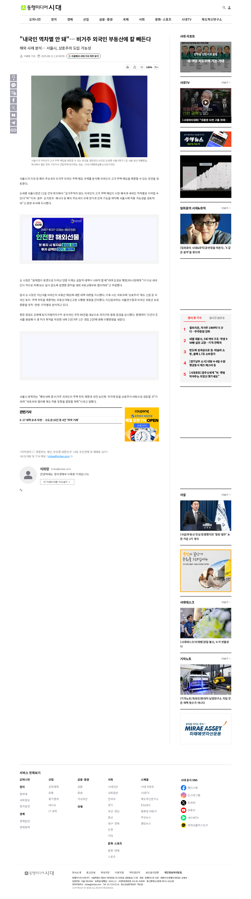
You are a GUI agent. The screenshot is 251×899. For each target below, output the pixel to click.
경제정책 (25, 827)
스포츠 (112, 857)
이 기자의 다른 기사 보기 (55, 482)
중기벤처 (53, 799)
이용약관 (119, 872)
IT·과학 (52, 811)
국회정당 (25, 800)
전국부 (112, 799)
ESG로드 (146, 805)
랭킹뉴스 (146, 823)
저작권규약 (134, 872)
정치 (54, 19)
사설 (183, 494)
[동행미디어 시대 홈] (41, 8)
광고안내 (90, 872)
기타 (110, 836)
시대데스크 (187, 602)
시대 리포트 (187, 36)
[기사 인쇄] (127, 67)
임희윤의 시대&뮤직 (193, 208)
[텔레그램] (13, 122)
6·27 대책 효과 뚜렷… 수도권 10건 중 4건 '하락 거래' (49, 420)
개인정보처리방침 (173, 872)
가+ (156, 67)
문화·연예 (114, 850)
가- (142, 67)
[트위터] (13, 107)
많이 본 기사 (194, 318)
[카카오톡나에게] (13, 92)
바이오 (52, 805)
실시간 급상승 (217, 318)
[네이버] (13, 115)
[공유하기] (134, 67)
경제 (70, 19)
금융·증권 (106, 19)
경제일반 (25, 821)
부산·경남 (114, 811)
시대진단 (113, 787)
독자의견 (105, 872)
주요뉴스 (146, 817)
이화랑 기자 (29, 56)
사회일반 (113, 793)
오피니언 (35, 19)
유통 (51, 793)
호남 (110, 817)
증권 (80, 793)
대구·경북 (114, 823)
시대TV (186, 19)
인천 (110, 829)
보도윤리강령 (152, 872)
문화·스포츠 (163, 19)
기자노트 (185, 658)
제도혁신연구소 (212, 19)
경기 (110, 805)
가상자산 (83, 799)
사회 (142, 19)
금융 (80, 787)
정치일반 (25, 806)
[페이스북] (13, 100)
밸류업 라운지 (149, 811)
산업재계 (53, 787)
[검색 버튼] (224, 8)
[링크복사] (13, 130)
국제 (126, 19)
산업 (86, 19)
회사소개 (76, 872)
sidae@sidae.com (59, 456)
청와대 (23, 794)
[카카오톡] (13, 85)
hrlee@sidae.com (61, 469)
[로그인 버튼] (229, 8)
